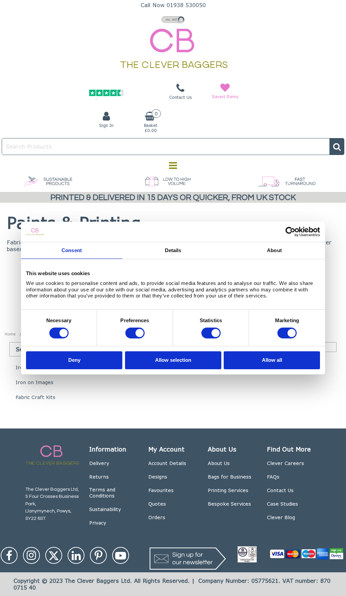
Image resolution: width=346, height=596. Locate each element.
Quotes (157, 504)
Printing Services (228, 490)
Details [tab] (173, 250)
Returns (99, 477)
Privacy (97, 523)
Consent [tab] (71, 250)
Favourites (161, 490)
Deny (74, 360)
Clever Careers (285, 463)
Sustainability (105, 509)
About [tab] (274, 250)
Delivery (99, 463)
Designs (157, 477)
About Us (219, 463)
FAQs (273, 477)
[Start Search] (336, 146)
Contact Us (280, 490)
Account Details (167, 463)
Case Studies (282, 504)
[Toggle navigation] (173, 165)
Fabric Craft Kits (35, 397)
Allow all (272, 360)
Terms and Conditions (102, 493)
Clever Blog (281, 517)
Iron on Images (34, 382)
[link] (9, 555)
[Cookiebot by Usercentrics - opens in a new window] (290, 231)
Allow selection (173, 360)
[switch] (135, 332)
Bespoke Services (229, 504)
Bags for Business (229, 477)
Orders (156, 517)
